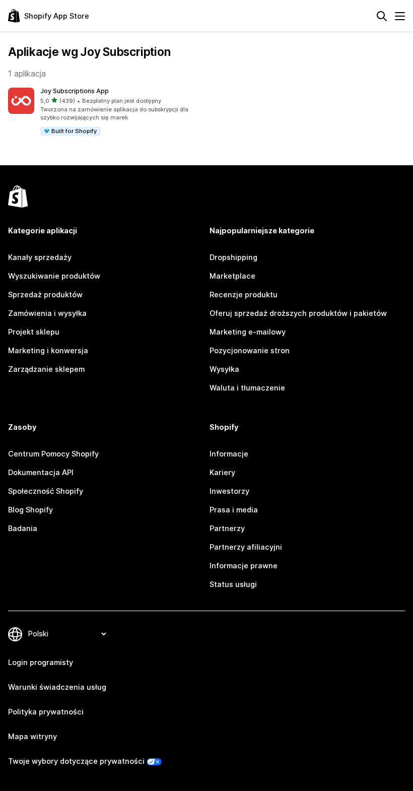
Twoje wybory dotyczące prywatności (76, 761)
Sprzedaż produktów (45, 294)
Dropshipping (233, 257)
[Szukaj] (382, 16)
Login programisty (40, 662)
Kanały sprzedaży (40, 257)
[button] (105, 112)
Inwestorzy (229, 491)
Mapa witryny (32, 736)
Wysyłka (224, 369)
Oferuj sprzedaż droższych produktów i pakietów (298, 313)
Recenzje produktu (244, 294)
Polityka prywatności (46, 711)
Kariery (222, 472)
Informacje (229, 453)
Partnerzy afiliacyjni (246, 547)
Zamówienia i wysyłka (47, 313)
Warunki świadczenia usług (57, 687)
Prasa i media (234, 509)
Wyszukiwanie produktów (54, 276)
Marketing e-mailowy (248, 332)
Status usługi (233, 584)
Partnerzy (227, 528)
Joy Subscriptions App (74, 91)
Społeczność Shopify (45, 491)
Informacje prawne (244, 565)
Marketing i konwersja (48, 350)
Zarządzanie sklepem (46, 369)
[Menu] (400, 16)
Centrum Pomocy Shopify (53, 453)
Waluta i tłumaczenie (247, 387)
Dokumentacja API (41, 472)
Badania (22, 528)
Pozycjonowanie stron (250, 350)
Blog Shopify (30, 509)
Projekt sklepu (33, 332)
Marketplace (232, 276)
